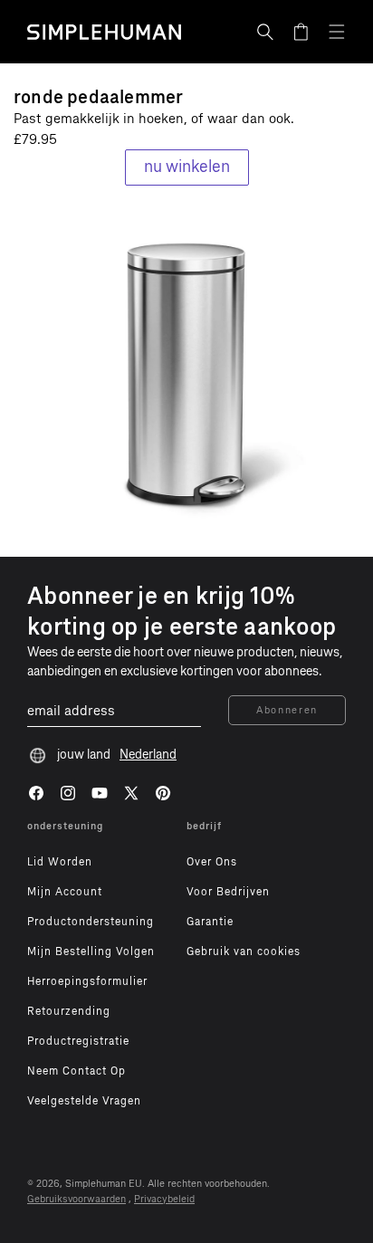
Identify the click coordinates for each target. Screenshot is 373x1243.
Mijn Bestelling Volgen (91, 951)
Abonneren (287, 710)
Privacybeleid (164, 1199)
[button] (265, 32)
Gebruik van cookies (243, 951)
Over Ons (211, 862)
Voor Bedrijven (228, 891)
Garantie (210, 921)
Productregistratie (78, 1041)
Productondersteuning (90, 921)
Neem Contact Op (76, 1071)
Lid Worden (59, 862)
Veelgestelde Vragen (84, 1101)
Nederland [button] (148, 754)
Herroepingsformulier (87, 981)
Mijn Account (64, 891)
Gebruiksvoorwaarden (76, 1199)
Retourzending (68, 1011)
